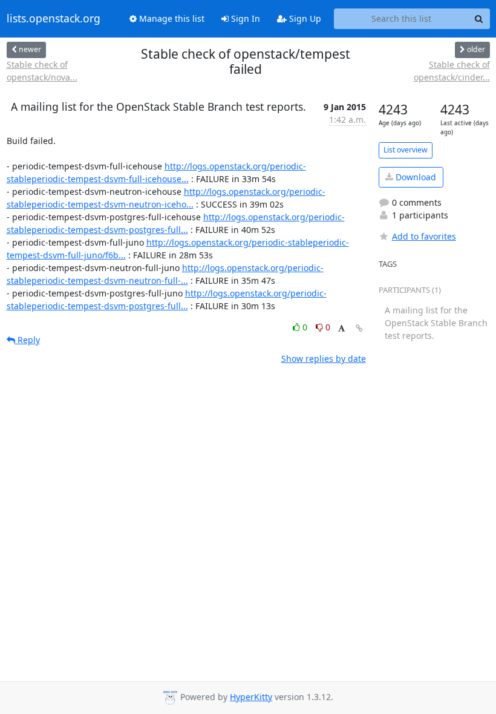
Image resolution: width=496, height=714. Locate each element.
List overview (405, 150)
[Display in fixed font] (341, 329)
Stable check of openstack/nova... (42, 71)
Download (414, 177)
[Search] (479, 18)
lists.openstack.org (53, 18)
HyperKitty (251, 697)
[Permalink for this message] (359, 328)
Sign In (244, 18)
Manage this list (170, 18)
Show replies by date (323, 358)
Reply (27, 340)
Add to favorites (424, 236)
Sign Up (304, 18)
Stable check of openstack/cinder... (451, 71)
